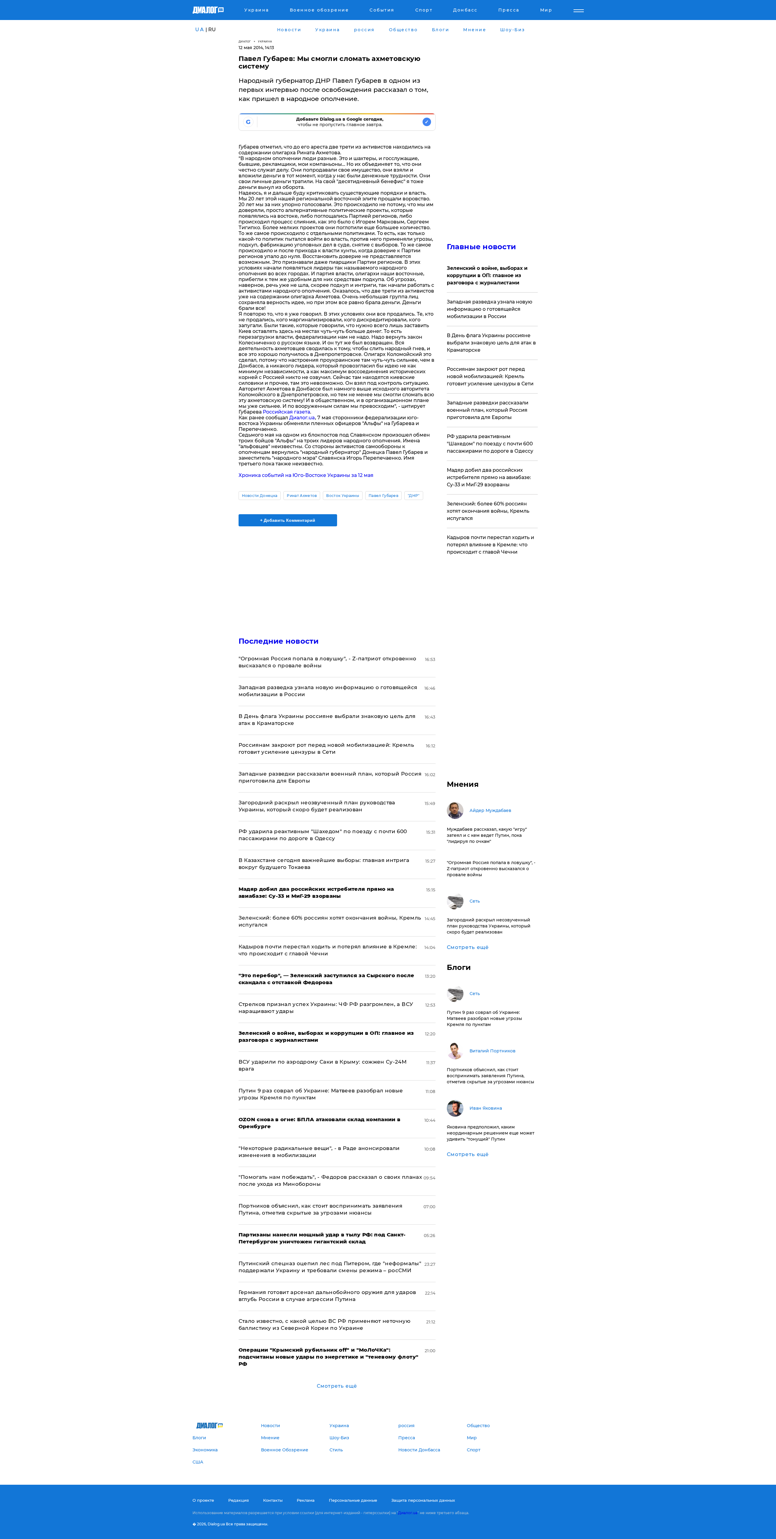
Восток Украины (342, 495)
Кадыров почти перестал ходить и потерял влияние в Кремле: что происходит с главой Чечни (490, 545)
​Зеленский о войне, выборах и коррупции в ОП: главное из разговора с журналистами (487, 275)
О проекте (203, 1500)
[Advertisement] (337, 576)
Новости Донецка (260, 495)
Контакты (273, 1500)
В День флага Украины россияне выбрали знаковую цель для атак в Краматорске (491, 343)
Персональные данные (353, 1500)
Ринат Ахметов (302, 495)
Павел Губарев (383, 495)
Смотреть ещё (337, 1386)
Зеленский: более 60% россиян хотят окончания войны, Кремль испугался (488, 511)
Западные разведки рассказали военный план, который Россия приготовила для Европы (487, 410)
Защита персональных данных (423, 1500)
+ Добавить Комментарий (287, 520)
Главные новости (481, 246)
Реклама (306, 1500)
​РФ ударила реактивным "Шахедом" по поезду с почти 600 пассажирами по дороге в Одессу (490, 444)
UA (199, 29)
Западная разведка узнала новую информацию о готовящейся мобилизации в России (489, 309)
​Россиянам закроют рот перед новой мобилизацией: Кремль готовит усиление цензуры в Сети (490, 376)
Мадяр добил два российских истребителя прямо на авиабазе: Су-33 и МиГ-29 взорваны (489, 477)
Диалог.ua (302, 418)
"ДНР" (414, 495)
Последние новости (279, 641)
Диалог (245, 41)
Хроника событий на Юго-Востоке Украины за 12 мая (306, 475)
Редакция (238, 1500)
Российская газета (286, 412)
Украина (265, 41)
